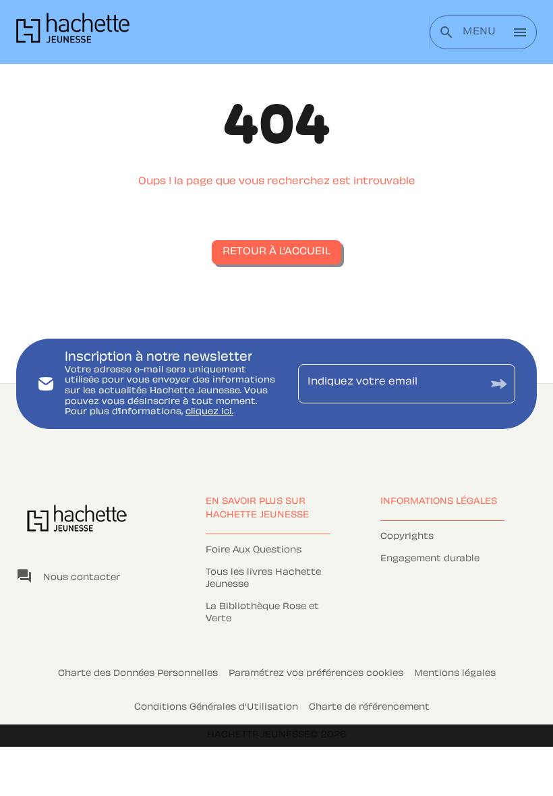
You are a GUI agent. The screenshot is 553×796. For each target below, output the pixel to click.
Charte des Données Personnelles (138, 674)
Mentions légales (455, 674)
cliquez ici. (209, 412)
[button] (276, 252)
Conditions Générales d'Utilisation (216, 708)
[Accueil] (72, 32)
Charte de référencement (369, 708)
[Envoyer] (499, 383)
